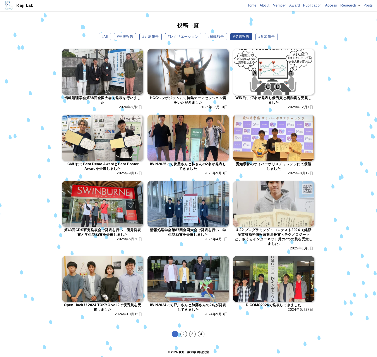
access (331, 5)
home (251, 5)
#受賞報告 (241, 36)
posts (368, 5)
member (279, 5)
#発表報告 (125, 36)
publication (312, 5)
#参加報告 (266, 36)
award (294, 5)
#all (104, 37)
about (264, 5)
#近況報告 (150, 36)
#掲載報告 (215, 36)
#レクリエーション (183, 36)
